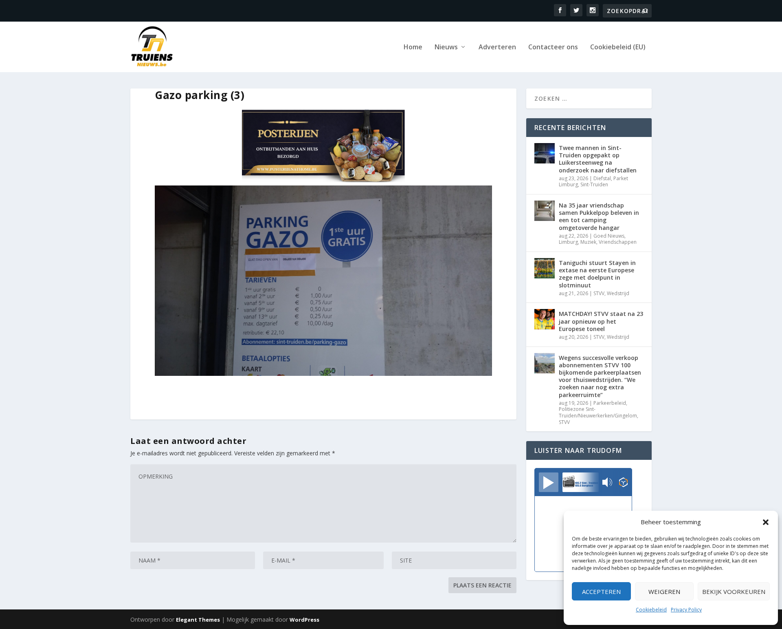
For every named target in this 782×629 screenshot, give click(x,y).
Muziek (588, 241)
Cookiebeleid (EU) (618, 47)
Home (413, 47)
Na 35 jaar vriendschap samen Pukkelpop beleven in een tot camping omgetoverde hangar (599, 216)
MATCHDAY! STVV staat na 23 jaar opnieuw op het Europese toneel (601, 321)
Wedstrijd (618, 293)
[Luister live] (548, 482)
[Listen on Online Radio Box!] (623, 483)
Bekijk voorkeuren (733, 591)
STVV (598, 293)
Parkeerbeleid (609, 402)
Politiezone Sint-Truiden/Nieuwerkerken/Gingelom (598, 412)
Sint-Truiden (594, 184)
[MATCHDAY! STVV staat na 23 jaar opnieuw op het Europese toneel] (544, 319)
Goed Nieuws (608, 235)
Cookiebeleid (651, 609)
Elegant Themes (198, 619)
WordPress (304, 619)
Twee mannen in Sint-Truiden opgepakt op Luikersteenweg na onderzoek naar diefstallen (598, 159)
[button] (766, 522)
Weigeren (664, 591)
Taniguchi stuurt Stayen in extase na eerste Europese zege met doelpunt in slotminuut (597, 274)
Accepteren (601, 591)
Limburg (568, 241)
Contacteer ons (553, 47)
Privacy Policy (686, 609)
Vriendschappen (618, 241)
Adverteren (497, 47)
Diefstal (602, 178)
